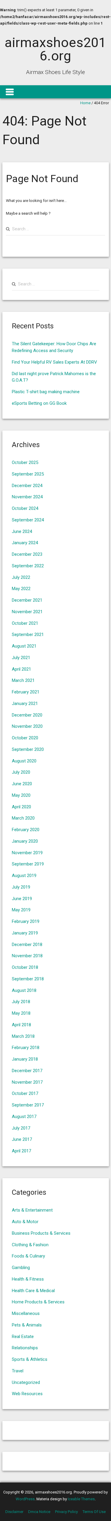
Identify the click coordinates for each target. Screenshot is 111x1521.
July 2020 (21, 772)
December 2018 (27, 944)
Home (85, 103)
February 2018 (25, 1047)
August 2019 (24, 875)
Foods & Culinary (28, 1256)
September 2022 (28, 565)
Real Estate (23, 1336)
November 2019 (27, 852)
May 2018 (21, 1013)
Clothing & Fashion (30, 1244)
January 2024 (25, 542)
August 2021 (24, 646)
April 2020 (21, 807)
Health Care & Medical (33, 1290)
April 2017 (21, 1151)
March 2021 (23, 680)
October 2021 (25, 623)
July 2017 (21, 1128)
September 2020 (28, 749)
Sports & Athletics (29, 1359)
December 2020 (27, 715)
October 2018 (25, 967)
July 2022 (21, 577)
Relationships (25, 1347)
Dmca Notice (39, 1511)
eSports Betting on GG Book (39, 403)
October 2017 (25, 1093)
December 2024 (27, 485)
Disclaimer (14, 1511)
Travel (17, 1371)
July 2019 (21, 887)
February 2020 (25, 829)
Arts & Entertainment (32, 1210)
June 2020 (22, 783)
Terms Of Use (94, 1511)
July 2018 (21, 1001)
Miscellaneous (26, 1313)
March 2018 (23, 1036)
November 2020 (27, 726)
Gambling (21, 1267)
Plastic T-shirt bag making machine (46, 391)
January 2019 (25, 933)
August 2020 (24, 761)
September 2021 (28, 634)
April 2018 (21, 1024)
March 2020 (23, 818)
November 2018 (27, 955)
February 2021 (25, 692)
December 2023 (27, 554)
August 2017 (24, 1116)
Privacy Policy (66, 1511)
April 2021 (21, 669)
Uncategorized (26, 1382)
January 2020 (25, 841)
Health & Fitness (28, 1279)
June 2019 (22, 898)
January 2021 (25, 703)
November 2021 (27, 611)
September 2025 (28, 474)
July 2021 (21, 657)
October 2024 (25, 508)
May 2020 (21, 795)
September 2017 (28, 1105)
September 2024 (28, 520)
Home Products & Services (38, 1302)
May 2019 (21, 910)
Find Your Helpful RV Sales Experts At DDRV (54, 362)
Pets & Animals (27, 1325)
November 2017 (27, 1082)
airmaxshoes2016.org (56, 49)
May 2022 (21, 588)
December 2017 (27, 1070)
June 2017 (22, 1139)
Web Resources (27, 1393)
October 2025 (25, 462)
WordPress (25, 1499)
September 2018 (28, 979)
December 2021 (27, 600)
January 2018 (25, 1059)
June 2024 (22, 531)
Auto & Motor (25, 1221)
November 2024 (27, 496)
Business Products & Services (41, 1233)
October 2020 (25, 738)
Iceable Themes (81, 1499)
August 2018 (24, 990)
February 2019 (25, 921)
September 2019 (28, 864)
